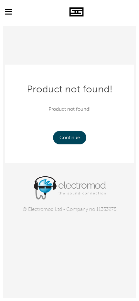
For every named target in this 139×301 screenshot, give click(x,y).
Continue (69, 137)
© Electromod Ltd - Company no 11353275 (69, 209)
